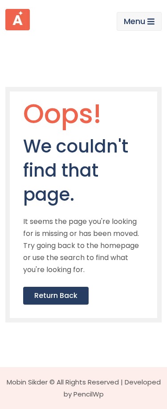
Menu (134, 21)
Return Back (55, 295)
